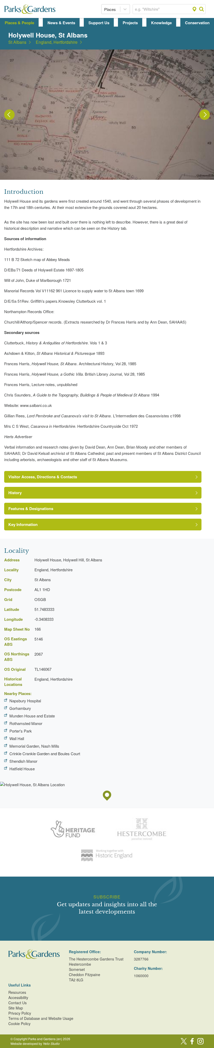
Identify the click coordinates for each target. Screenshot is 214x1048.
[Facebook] (192, 1041)
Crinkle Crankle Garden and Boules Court (44, 753)
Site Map (15, 1007)
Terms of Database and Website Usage (40, 1018)
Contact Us (17, 1002)
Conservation (197, 23)
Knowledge (161, 23)
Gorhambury (20, 708)
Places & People (19, 23)
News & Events (61, 23)
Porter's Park (20, 731)
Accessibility (18, 997)
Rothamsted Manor (25, 723)
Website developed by (35, 1043)
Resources (17, 992)
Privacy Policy (19, 1013)
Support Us (98, 23)
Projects (130, 23)
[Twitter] (184, 1041)
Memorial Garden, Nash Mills (34, 746)
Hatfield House (22, 768)
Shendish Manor (23, 761)
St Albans (17, 42)
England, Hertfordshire (57, 42)
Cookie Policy (19, 1023)
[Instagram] (200, 1041)
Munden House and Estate (32, 715)
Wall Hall (16, 738)
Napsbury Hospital (25, 700)
